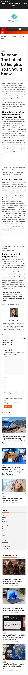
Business (4, 632)
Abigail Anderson (6, 78)
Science (4, 523)
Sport (3, 527)
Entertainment (5, 529)
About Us (4, 3)
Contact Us (14, 5)
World (3, 519)
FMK (18, 304)
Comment (6, 356)
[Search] (26, 32)
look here (8, 231)
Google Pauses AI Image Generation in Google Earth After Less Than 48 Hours (13, 666)
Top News (4, 517)
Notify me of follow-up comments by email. (13, 399)
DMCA (16, 3)
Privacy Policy (10, 3)
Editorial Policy (23, 3)
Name (5, 377)
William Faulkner (13, 444)
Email (5, 382)
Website (6, 387)
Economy (3, 50)
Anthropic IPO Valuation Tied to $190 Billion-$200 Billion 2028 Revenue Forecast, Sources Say (14, 637)
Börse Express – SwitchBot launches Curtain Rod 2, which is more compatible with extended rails (7, 339)
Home (3, 515)
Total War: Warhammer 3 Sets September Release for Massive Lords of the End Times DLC (12, 581)
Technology (5, 525)
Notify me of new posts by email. (13, 403)
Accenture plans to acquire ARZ (21, 336)
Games (4, 577)
